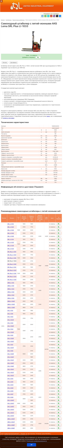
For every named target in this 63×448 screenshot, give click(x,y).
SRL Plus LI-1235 (11, 279)
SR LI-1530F (10, 326)
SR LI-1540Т (10, 357)
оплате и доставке (8, 118)
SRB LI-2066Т (11, 425)
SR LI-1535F (10, 338)
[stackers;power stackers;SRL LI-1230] (58, 245)
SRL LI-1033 (10, 233)
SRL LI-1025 (10, 227)
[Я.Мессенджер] (48, 16)
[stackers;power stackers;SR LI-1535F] (58, 338)
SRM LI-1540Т (11, 301)
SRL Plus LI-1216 (11, 267)
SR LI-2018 (10, 381)
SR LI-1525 (10, 316)
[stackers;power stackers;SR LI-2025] (58, 385)
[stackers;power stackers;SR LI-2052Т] (58, 413)
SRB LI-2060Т (11, 419)
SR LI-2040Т (10, 400)
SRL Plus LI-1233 (11, 276)
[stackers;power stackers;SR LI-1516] (58, 310)
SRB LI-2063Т (11, 422)
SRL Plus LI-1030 (11, 258)
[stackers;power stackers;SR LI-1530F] (58, 326)
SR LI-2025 (10, 384)
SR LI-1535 (10, 335)
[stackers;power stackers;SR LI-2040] (58, 397)
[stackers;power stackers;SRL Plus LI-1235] (58, 279)
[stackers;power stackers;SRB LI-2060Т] (58, 419)
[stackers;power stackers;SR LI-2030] (58, 388)
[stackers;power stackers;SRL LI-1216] (58, 239)
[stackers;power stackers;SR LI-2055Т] (58, 416)
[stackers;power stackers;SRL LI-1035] (58, 236)
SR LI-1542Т (10, 360)
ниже (48, 116)
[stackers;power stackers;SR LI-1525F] (58, 320)
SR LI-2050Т (10, 409)
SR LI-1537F (10, 347)
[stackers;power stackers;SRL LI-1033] (58, 233)
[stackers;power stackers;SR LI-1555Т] (58, 375)
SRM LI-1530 (10, 292)
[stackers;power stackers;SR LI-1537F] (58, 348)
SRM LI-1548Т (11, 307)
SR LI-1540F (10, 354)
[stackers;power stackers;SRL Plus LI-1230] (58, 273)
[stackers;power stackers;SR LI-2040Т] (58, 400)
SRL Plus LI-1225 (11, 270)
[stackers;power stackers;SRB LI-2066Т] (58, 425)
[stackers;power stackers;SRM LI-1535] (58, 298)
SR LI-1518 (10, 313)
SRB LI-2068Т (11, 428)
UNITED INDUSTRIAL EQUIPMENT (38, 6)
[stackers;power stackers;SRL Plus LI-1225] (58, 270)
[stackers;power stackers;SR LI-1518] (58, 313)
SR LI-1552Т (10, 372)
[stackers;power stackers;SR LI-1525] (58, 317)
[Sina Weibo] (51, 16)
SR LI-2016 (10, 378)
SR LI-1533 (10, 329)
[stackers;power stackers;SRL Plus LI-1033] (38, 57)
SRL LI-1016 (10, 224)
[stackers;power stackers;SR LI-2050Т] (58, 409)
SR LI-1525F (10, 319)
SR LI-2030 (10, 388)
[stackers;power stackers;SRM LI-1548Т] (58, 307)
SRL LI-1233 (10, 248)
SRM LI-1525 (10, 289)
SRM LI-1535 (10, 298)
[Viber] (54, 16)
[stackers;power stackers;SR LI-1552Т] (58, 372)
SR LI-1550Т (10, 369)
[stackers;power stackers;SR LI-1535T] (58, 341)
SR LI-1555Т (10, 375)
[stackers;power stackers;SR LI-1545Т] (58, 363)
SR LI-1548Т (10, 366)
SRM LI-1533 (10, 295)
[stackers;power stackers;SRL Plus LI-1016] (58, 252)
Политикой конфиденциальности (37, 441)
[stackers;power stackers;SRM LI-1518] (58, 286)
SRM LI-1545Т (11, 304)
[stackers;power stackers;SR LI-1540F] (58, 354)
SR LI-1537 (10, 344)
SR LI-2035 (10, 391)
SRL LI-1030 (10, 230)
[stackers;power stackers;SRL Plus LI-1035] (58, 264)
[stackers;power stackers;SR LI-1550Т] (58, 369)
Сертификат (13, 62)
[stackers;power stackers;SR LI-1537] (58, 344)
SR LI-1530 (10, 323)
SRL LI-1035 (10, 236)
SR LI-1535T (10, 341)
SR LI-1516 (10, 310)
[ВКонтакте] (60, 16)
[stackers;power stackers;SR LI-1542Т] (58, 360)
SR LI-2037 (10, 394)
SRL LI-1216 (10, 239)
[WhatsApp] (45, 16)
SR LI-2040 (10, 397)
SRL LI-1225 (10, 242)
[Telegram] (42, 16)
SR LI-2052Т (10, 412)
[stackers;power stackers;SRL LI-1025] (58, 227)
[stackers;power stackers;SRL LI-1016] (58, 224)
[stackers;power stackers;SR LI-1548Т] (58, 366)
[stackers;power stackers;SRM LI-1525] (58, 289)
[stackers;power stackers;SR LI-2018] (58, 382)
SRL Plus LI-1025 (11, 254)
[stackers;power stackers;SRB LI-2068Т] (58, 428)
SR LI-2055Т (10, 415)
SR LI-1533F (10, 332)
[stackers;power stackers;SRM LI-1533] (58, 295)
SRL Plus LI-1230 (11, 273)
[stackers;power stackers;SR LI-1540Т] (58, 357)
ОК (31, 444)
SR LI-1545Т (10, 363)
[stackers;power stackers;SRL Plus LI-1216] (58, 267)
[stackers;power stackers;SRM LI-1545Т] (58, 304)
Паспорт (5, 62)
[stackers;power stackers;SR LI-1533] (58, 329)
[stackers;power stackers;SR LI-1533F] (58, 332)
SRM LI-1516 (10, 282)
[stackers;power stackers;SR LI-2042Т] (58, 403)
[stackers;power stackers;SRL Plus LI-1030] (58, 258)
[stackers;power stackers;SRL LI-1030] (58, 230)
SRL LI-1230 (10, 245)
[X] (57, 16)
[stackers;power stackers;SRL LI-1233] (58, 248)
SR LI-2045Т (10, 406)
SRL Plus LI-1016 (11, 251)
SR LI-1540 (10, 350)
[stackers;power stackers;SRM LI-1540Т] (58, 301)
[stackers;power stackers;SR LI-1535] (58, 335)
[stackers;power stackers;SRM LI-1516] (58, 283)
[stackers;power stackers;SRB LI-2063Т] (58, 422)
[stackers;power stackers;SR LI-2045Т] (58, 406)
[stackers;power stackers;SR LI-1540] (58, 351)
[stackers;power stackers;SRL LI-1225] (58, 242)
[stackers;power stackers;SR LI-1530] (58, 323)
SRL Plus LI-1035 (11, 264)
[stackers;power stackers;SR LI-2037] (58, 394)
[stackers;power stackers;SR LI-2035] (58, 391)
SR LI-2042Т (10, 403)
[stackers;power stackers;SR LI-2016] (58, 378)
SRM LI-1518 (10, 285)
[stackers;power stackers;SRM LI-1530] (58, 292)
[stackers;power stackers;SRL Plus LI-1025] (58, 255)
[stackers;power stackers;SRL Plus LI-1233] (58, 276)
